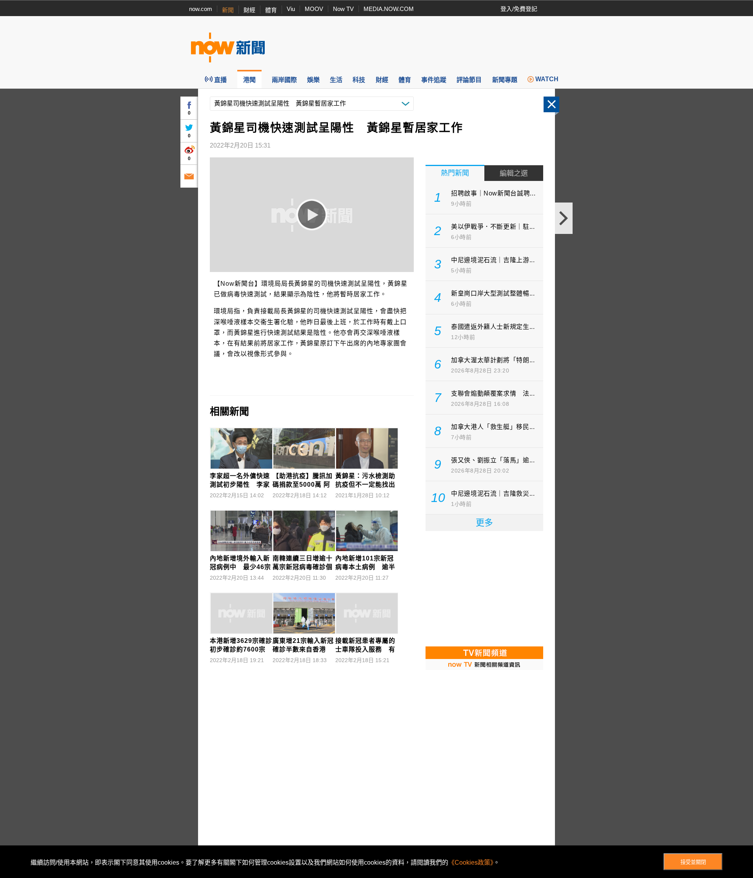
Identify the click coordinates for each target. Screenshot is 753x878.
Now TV (343, 8)
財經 (249, 10)
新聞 (228, 10)
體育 (271, 10)
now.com (200, 8)
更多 (484, 523)
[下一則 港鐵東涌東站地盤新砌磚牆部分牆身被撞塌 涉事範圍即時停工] (564, 218)
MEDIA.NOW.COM (389, 8)
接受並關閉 (693, 862)
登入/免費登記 (518, 8)
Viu (291, 8)
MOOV (314, 8)
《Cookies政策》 (470, 862)
